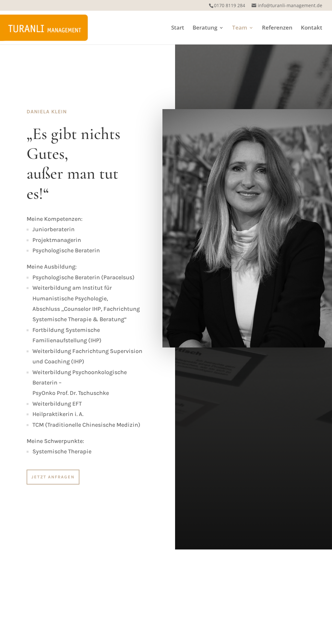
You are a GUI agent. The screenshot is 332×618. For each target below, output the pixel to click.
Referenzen (277, 28)
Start (177, 28)
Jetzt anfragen (53, 476)
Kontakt (311, 28)
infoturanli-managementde (290, 5)
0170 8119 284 (229, 5)
